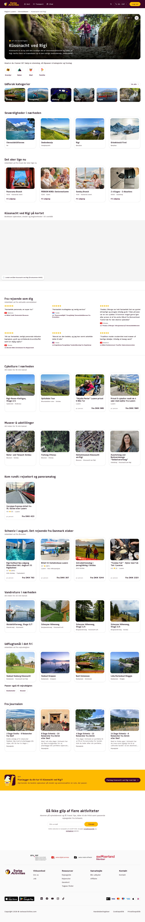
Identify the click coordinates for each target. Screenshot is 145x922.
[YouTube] (52, 899)
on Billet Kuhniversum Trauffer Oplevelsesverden (117, 345)
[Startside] (13, 4)
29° (128, 18)
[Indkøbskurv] (111, 4)
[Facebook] (47, 899)
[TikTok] (63, 899)
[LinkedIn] (41, 899)
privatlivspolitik (89, 829)
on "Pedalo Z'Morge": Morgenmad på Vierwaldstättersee (120, 325)
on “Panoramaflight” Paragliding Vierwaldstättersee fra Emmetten (71, 316)
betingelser (70, 831)
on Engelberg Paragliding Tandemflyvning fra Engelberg (71, 345)
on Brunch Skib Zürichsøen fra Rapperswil (19, 347)
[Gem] (137, 18)
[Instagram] (58, 899)
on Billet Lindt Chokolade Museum (16, 315)
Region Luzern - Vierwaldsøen (16, 11)
